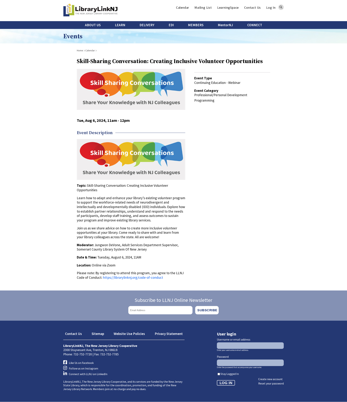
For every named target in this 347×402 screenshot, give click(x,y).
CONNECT (254, 25)
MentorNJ (225, 25)
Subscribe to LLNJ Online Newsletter (173, 300)
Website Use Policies (129, 334)
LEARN (120, 25)
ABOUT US (93, 25)
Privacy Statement (169, 334)
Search (281, 7)
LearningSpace (228, 7)
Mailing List (203, 7)
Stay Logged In (229, 374)
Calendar (182, 7)
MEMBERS (196, 25)
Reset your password (271, 383)
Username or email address (233, 339)
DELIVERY (147, 25)
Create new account (270, 379)
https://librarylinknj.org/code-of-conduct (133, 277)
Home (80, 50)
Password (223, 356)
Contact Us (252, 7)
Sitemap (98, 334)
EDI (171, 25)
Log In (271, 7)
